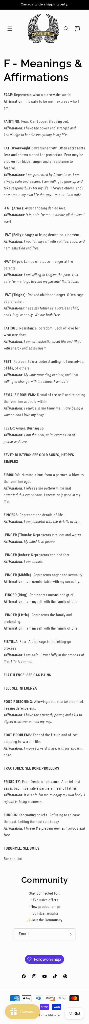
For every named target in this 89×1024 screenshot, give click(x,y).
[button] (9, 28)
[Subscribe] (69, 934)
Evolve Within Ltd (50, 1015)
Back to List (13, 859)
